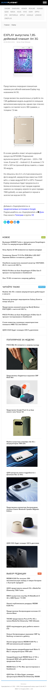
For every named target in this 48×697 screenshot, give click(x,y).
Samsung (16, 8)
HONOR (24, 8)
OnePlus (8, 18)
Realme (32, 8)
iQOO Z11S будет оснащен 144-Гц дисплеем (20, 330)
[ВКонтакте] (8, 222)
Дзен (41, 212)
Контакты (23, 684)
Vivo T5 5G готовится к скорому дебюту (18, 278)
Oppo (37, 12)
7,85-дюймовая (10, 101)
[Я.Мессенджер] (5, 222)
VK (32, 215)
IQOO (7, 12)
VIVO (25, 12)
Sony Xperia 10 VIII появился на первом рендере (22, 250)
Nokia (12, 12)
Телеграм (19, 215)
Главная (7, 25)
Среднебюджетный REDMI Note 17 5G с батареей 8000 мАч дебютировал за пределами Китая (23, 659)
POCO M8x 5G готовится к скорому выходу (23, 345)
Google (30, 15)
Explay (14, 25)
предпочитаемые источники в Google (20, 209)
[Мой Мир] (18, 222)
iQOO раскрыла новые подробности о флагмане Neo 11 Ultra (21, 473)
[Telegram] (14, 222)
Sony (31, 12)
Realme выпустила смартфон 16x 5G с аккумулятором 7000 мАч (21, 443)
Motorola (13, 15)
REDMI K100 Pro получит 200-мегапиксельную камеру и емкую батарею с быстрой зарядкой (24, 580)
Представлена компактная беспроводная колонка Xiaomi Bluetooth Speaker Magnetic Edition (23, 509)
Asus (19, 12)
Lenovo (38, 15)
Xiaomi (7, 8)
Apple (22, 15)
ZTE (6, 15)
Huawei (40, 8)
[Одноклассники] (11, 222)
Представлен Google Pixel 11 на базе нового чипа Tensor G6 (20, 411)
